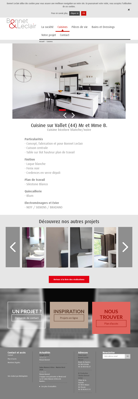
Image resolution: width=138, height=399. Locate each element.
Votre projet (48, 35)
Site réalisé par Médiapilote (18, 376)
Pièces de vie (80, 27)
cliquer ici (74, 13)
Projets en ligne (69, 317)
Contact (64, 35)
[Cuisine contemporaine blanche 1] (69, 81)
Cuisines (63, 27)
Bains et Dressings (103, 27)
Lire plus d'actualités (48, 386)
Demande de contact (27, 317)
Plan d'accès (111, 323)
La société (47, 27)
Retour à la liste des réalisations (69, 279)
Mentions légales (14, 363)
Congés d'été (44, 355)
